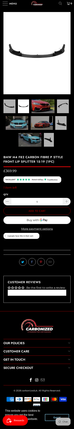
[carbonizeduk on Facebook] (30, 338)
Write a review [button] (37, 250)
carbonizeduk (30, 348)
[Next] (67, 32)
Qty (5, 152)
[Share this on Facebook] (32, 219)
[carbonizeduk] (37, 3)
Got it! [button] (57, 417)
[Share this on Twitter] (23, 219)
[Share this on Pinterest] (41, 219)
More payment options (37, 186)
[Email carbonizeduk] (42, 338)
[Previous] (7, 32)
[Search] (62, 3)
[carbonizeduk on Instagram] (36, 338)
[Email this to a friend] (50, 219)
